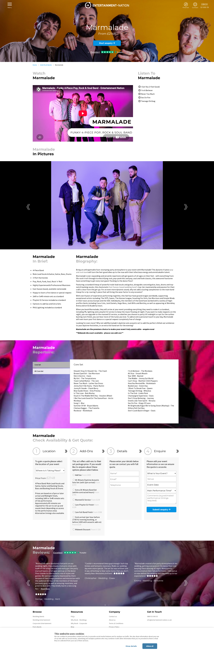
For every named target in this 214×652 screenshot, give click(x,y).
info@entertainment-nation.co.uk (159, 620)
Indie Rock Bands (46, 65)
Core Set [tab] (38, 365)
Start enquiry (106, 43)
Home (35, 65)
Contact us (113, 616)
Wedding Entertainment (41, 620)
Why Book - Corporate (79, 623)
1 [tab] (105, 605)
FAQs (73, 616)
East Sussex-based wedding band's (123, 287)
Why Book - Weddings (79, 620)
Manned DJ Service (87, 500)
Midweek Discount (87, 529)
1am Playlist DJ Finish (85, 505)
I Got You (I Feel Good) (150, 86)
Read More (45, 588)
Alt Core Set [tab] (39, 371)
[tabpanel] (57, 581)
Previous (28, 207)
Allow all (149, 646)
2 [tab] (109, 605)
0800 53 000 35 (152, 616)
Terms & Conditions (116, 623)
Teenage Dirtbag (148, 101)
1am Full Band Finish (88, 512)
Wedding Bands (38, 616)
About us (112, 620)
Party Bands (37, 627)
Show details (131, 646)
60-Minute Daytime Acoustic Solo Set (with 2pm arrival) (86, 482)
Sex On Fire (145, 97)
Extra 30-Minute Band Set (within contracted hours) (85, 492)
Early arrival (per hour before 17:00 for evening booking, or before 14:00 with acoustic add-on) (86, 521)
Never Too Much (148, 94)
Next (185, 207)
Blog (72, 627)
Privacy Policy (114, 627)
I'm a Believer (147, 90)
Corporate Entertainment (42, 623)
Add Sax (83, 475)
